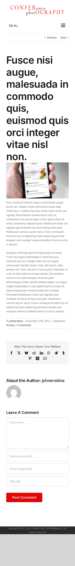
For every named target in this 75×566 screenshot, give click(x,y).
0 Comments (24, 325)
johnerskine (16, 321)
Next (63, 37)
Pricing (10, 325)
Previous (52, 37)
